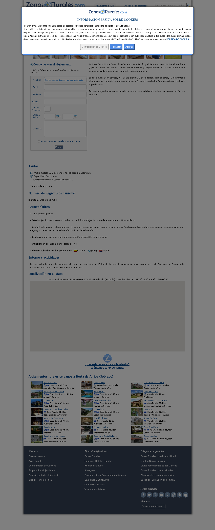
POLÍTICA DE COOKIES (177, 39)
